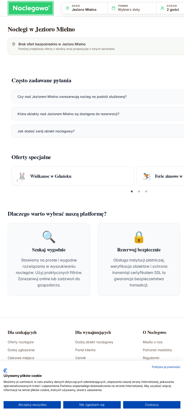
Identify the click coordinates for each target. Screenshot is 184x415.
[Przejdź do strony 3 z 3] (146, 191)
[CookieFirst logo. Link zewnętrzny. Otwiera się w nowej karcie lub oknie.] (5, 370)
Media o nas (152, 342)
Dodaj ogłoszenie (21, 350)
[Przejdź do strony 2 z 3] (139, 191)
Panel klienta (85, 350)
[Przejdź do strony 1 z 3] (132, 191)
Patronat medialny (157, 350)
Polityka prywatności (166, 367)
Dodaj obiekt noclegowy (94, 342)
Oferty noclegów (21, 342)
